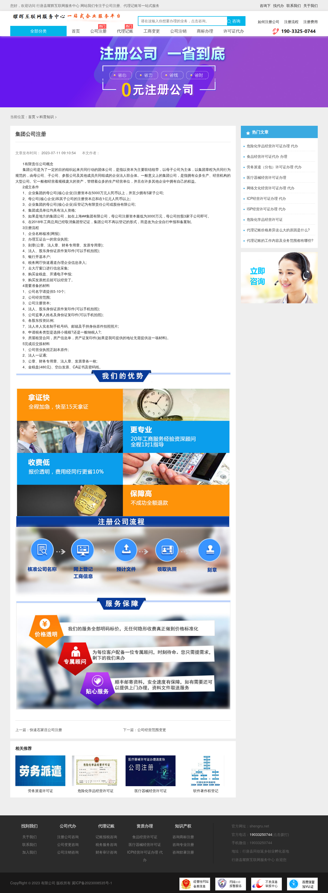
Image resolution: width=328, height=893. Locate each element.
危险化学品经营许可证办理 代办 (272, 145)
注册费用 (310, 21)
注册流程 (291, 21)
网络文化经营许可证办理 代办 (270, 187)
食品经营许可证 (144, 836)
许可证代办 (233, 31)
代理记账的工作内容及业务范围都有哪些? (280, 240)
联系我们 (293, 5)
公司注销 (178, 31)
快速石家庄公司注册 (46, 729)
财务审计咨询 (106, 852)
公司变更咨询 (68, 844)
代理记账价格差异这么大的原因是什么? (278, 229)
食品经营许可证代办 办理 (267, 156)
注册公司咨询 (68, 836)
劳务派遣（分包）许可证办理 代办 (274, 166)
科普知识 (46, 116)
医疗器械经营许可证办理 (266, 177)
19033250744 (261, 834)
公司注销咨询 (68, 852)
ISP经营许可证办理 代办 (266, 208)
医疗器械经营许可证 (145, 844)
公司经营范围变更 (151, 729)
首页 (76, 31)
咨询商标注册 (183, 836)
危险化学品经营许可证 (265, 219)
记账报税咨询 (106, 836)
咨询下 (265, 5)
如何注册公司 (268, 21)
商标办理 (205, 31)
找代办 (278, 5)
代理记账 (125, 31)
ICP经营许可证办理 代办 (266, 198)
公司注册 (98, 31)
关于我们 (310, 5)
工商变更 (152, 31)
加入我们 (29, 852)
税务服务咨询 (106, 844)
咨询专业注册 (183, 844)
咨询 (235, 21)
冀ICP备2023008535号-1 (92, 882)
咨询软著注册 (183, 852)
